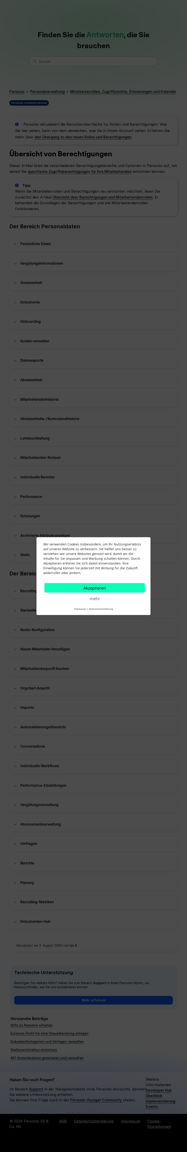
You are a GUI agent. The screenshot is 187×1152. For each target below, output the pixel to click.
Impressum (80, 608)
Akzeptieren (94, 587)
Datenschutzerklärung (101, 608)
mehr (95, 598)
